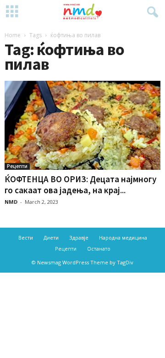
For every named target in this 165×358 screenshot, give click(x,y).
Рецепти (17, 166)
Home (13, 35)
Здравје (78, 237)
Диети (51, 237)
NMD (11, 201)
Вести (25, 237)
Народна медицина (123, 237)
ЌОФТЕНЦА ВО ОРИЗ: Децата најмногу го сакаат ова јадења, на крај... (80, 184)
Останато (98, 248)
